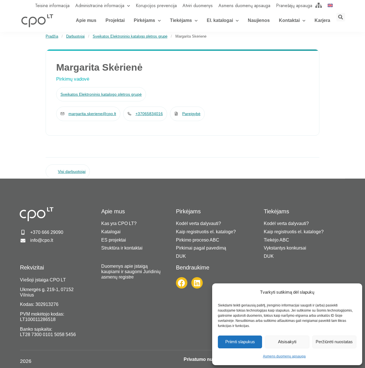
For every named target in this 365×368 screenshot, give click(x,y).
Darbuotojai (75, 36)
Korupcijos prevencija (156, 5)
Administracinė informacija (99, 5)
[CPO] (37, 20)
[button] (340, 17)
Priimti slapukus (240, 341)
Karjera (322, 20)
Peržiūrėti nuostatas (334, 341)
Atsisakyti (287, 341)
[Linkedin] (197, 283)
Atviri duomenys (197, 5)
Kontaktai (289, 20)
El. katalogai (220, 20)
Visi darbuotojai (72, 171)
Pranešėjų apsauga (294, 5)
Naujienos (259, 20)
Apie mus (86, 20)
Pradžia (52, 36)
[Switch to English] (330, 5)
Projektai (115, 20)
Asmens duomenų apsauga (284, 356)
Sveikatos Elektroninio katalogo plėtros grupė (130, 36)
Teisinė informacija (52, 5)
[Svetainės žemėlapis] (318, 5)
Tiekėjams (181, 20)
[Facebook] (181, 283)
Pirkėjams (144, 20)
